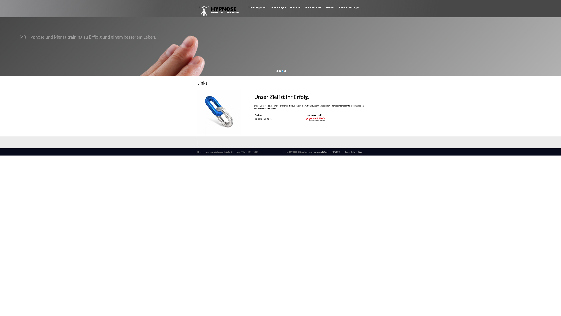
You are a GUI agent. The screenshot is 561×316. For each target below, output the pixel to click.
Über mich (295, 7)
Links (360, 152)
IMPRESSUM (336, 152)
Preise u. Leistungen (349, 7)
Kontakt (330, 7)
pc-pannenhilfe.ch (321, 152)
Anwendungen (278, 7)
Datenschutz (350, 152)
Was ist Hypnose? (257, 7)
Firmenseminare (313, 7)
